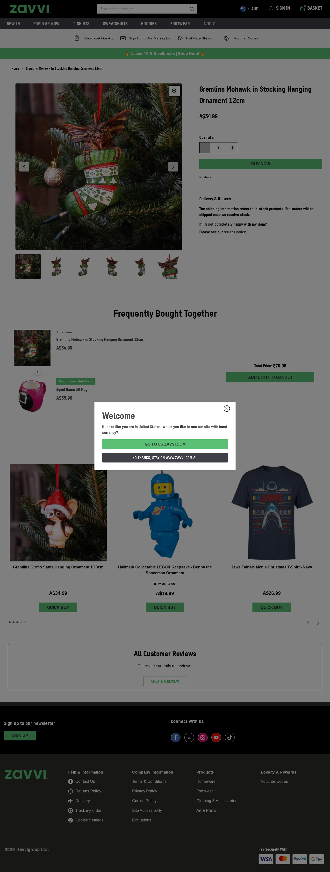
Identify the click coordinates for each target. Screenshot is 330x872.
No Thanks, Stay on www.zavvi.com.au (165, 457)
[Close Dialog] (227, 408)
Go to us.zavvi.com (165, 444)
